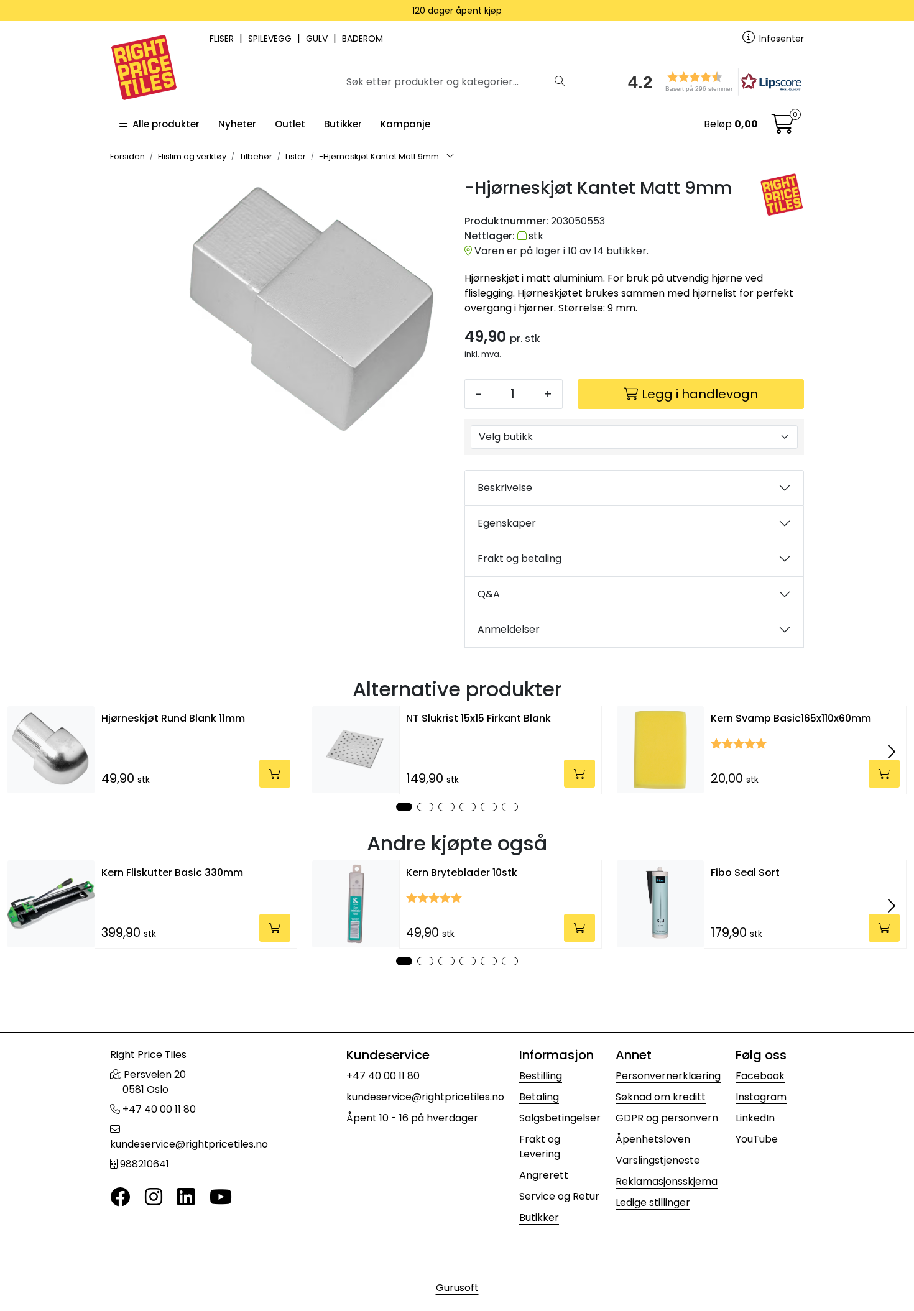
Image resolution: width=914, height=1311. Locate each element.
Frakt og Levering (539, 1146)
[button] (710, 82)
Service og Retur (559, 1196)
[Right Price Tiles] (782, 195)
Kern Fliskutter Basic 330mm (172, 872)
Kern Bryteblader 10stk (461, 872)
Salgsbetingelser (560, 1118)
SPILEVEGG (271, 38)
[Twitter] (120, 1197)
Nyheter (237, 124)
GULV (318, 38)
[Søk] (560, 82)
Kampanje (405, 124)
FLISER (223, 38)
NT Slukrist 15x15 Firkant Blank (478, 718)
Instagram (761, 1097)
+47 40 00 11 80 (159, 1109)
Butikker (343, 124)
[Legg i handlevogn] (274, 774)
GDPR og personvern (667, 1118)
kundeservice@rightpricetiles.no (189, 1144)
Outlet (290, 124)
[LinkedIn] (186, 1197)
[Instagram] (153, 1197)
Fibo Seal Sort (745, 872)
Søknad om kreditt (661, 1097)
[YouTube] (221, 1197)
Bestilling (540, 1076)
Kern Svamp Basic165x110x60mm (791, 718)
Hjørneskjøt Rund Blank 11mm (173, 718)
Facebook (760, 1076)
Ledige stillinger (653, 1202)
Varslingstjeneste (658, 1160)
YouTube (757, 1139)
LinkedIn (755, 1118)
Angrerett (543, 1175)
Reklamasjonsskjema (667, 1181)
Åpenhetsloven (653, 1139)
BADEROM (362, 38)
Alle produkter (163, 124)
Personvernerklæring (668, 1076)
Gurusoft (457, 1288)
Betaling (539, 1097)
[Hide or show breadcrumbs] (450, 157)
